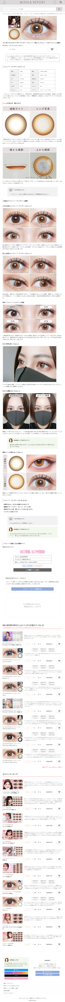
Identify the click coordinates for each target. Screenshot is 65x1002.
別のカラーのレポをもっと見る (51, 767)
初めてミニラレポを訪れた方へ (11, 985)
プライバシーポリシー (9, 993)
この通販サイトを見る (32, 570)
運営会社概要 (7, 990)
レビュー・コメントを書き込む (32, 589)
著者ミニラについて (8, 983)
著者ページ (16, 978)
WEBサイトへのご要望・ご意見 (11, 988)
